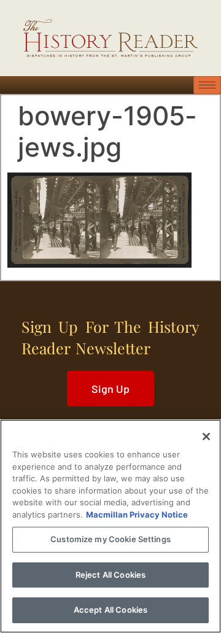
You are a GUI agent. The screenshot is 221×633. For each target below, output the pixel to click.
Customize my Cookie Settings (110, 539)
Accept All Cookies (110, 610)
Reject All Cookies (110, 575)
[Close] (206, 436)
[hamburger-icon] (207, 85)
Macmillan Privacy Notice (137, 514)
